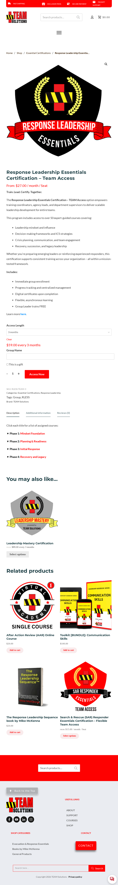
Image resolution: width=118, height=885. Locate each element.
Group (17, 397)
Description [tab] (12, 412)
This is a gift (16, 364)
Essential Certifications (29, 393)
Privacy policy (75, 876)
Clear (9, 339)
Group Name (14, 350)
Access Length (15, 325)
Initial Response (23, 449)
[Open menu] (59, 33)
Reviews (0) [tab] (63, 412)
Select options (18, 554)
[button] (106, 64)
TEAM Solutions (21, 401)
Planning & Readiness (26, 441)
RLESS (26, 397)
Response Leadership (51, 393)
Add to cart (15, 650)
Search (78, 17)
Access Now (36, 374)
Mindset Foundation (25, 433)
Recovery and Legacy (26, 456)
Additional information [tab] (38, 412)
